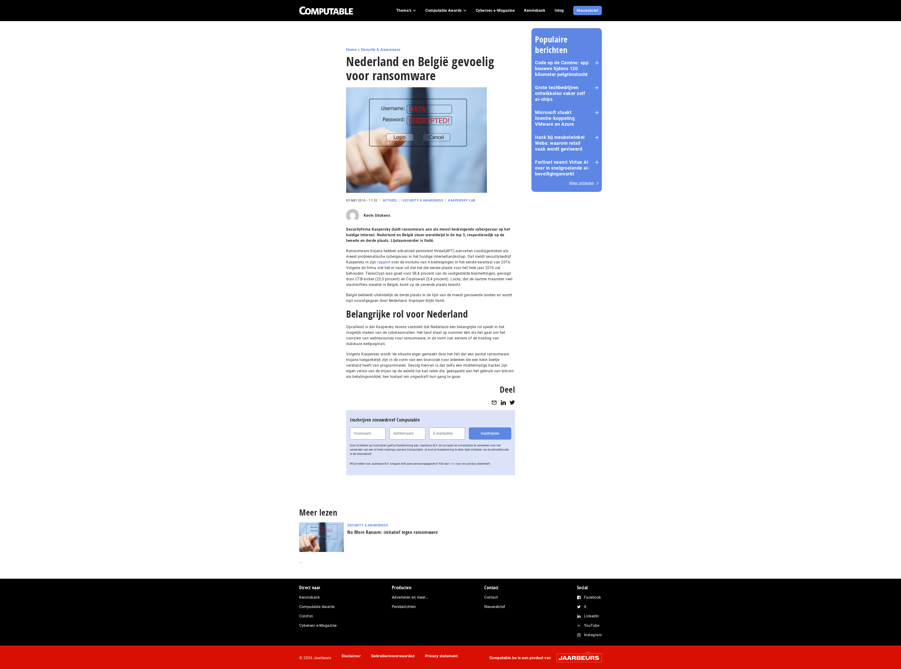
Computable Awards (317, 606)
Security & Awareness (381, 49)
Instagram (593, 635)
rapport (383, 262)
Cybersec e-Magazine (318, 625)
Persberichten (404, 606)
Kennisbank (309, 597)
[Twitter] (512, 402)
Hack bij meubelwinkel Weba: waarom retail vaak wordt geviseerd (560, 143)
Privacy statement (441, 656)
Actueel (390, 200)
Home (351, 49)
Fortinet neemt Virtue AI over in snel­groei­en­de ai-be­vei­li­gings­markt (562, 168)
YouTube (591, 625)
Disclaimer (351, 656)
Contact (491, 597)
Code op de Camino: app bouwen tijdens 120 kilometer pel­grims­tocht (561, 68)
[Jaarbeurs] (577, 657)
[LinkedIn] (503, 402)
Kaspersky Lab (461, 200)
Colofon (306, 616)
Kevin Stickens (377, 215)
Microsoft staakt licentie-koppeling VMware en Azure (555, 118)
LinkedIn (591, 616)
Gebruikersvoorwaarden (393, 656)
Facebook (592, 597)
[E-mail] (494, 402)
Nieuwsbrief (494, 606)
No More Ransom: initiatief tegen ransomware (392, 532)
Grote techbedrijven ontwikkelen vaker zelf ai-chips (560, 93)
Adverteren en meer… (410, 597)
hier (452, 463)
